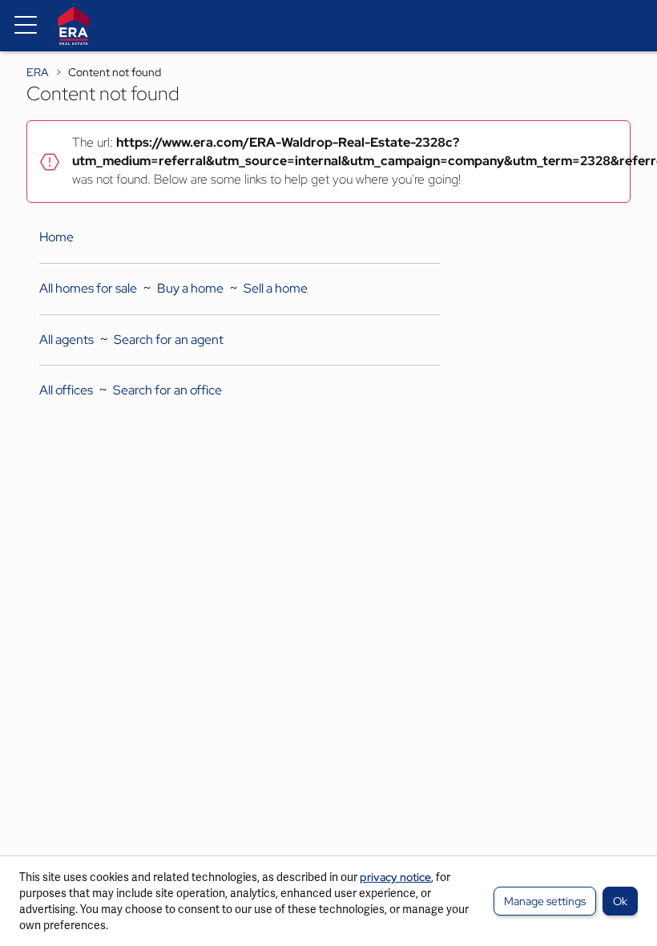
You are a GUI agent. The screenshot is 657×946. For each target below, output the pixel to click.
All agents (66, 339)
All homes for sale (88, 288)
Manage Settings (545, 901)
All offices (66, 390)
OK (620, 901)
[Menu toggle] (25, 25)
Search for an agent (169, 339)
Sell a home (276, 288)
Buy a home (190, 288)
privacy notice (395, 877)
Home (56, 236)
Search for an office (167, 390)
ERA (37, 72)
